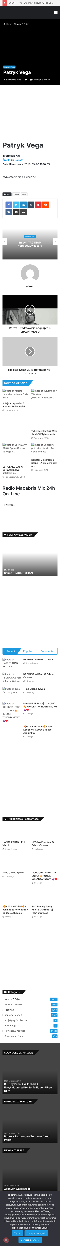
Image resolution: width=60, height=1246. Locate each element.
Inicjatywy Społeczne (15, 1024)
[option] (30, 241)
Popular (27, 651)
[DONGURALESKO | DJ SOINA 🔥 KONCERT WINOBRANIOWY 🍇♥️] (11, 712)
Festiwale (9, 1013)
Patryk (16, 194)
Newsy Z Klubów (13, 1008)
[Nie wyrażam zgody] (56, 1218)
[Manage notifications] (6, 1240)
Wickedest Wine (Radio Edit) (22, 1095)
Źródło (6, 160)
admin (30, 286)
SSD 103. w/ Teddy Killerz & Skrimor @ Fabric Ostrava (42, 913)
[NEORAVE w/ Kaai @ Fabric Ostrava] (11, 679)
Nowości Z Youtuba (14, 1034)
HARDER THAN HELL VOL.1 (38, 659)
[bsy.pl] (7, 12)
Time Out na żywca (34, 688)
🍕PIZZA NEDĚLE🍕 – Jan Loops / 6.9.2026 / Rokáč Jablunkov (37, 729)
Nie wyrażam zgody (36, 1233)
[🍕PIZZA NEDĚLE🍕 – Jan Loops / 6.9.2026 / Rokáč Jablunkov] (11, 733)
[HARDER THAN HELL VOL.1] (11, 664)
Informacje (10, 1029)
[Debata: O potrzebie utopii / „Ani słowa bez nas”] (44, 450)
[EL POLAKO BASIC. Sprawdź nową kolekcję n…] (15, 453)
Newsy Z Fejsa (21, 24)
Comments (46, 651)
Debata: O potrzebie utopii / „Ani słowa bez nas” (44, 462)
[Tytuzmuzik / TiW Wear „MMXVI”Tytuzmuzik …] (44, 408)
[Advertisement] (30, 114)
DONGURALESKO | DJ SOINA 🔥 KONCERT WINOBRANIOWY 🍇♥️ (40, 706)
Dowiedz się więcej (30, 1240)
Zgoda (17, 1233)
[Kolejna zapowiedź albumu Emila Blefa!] (15, 394)
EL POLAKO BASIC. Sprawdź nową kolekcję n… (13, 469)
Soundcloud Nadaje (14, 1040)
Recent (11, 651)
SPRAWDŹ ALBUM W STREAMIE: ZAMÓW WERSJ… (30, 244)
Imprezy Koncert (13, 1019)
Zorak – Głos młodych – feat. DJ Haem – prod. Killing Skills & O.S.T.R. (29, 1142)
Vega (24, 194)
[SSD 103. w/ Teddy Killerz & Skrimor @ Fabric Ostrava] (45, 900)
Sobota (19, 160)
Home (8, 24)
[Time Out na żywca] (11, 693)
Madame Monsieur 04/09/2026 (24, 573)
